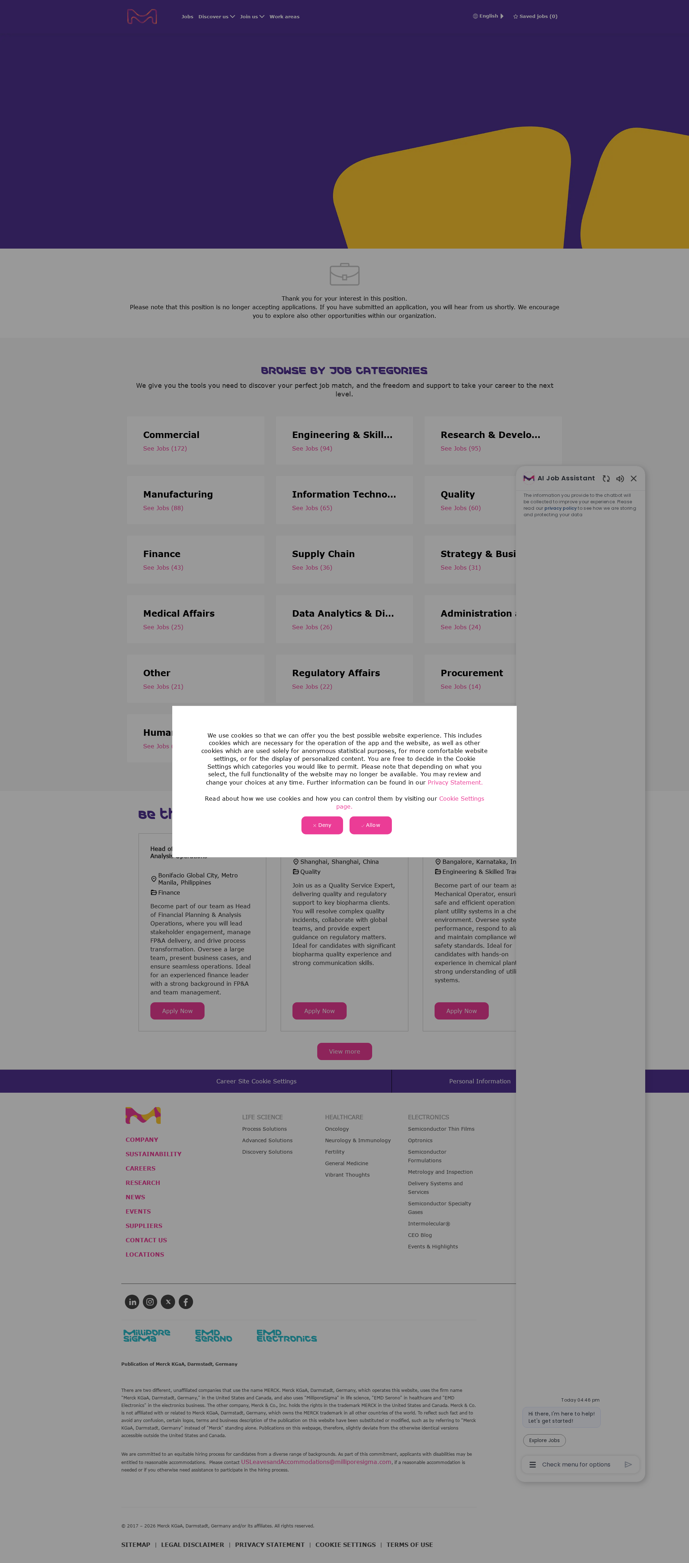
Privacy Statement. (455, 782)
